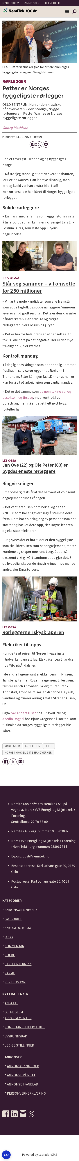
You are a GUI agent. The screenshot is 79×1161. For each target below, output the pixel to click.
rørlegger (12, 746)
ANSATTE (11, 1003)
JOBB (9, 937)
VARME (10, 973)
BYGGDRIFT (13, 919)
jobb (49, 746)
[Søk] (74, 11)
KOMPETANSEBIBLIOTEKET (25, 1027)
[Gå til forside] (20, 10)
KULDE (10, 955)
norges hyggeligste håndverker (28, 752)
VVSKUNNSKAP (16, 1036)
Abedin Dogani (13, 719)
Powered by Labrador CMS (39, 1155)
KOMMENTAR (14, 946)
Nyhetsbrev (10, 3)
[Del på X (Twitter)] (39, 144)
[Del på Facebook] (33, 144)
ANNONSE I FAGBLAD (22, 1084)
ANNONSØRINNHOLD (21, 910)
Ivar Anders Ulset (23, 713)
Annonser (31, 3)
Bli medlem (52, 3)
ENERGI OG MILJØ (18, 928)
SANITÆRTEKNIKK (18, 964)
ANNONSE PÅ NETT (21, 1075)
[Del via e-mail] (46, 144)
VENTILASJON (15, 982)
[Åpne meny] (67, 11)
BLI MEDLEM (14, 1012)
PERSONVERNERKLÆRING (26, 1093)
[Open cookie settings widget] (6, 1154)
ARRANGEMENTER (18, 1018)
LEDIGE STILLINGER (19, 1045)
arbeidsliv (32, 746)
